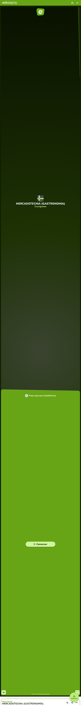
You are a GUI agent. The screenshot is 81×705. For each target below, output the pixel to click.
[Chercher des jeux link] (72, 3)
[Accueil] (9, 2)
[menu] (77, 3)
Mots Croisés (7, 701)
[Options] (76, 703)
